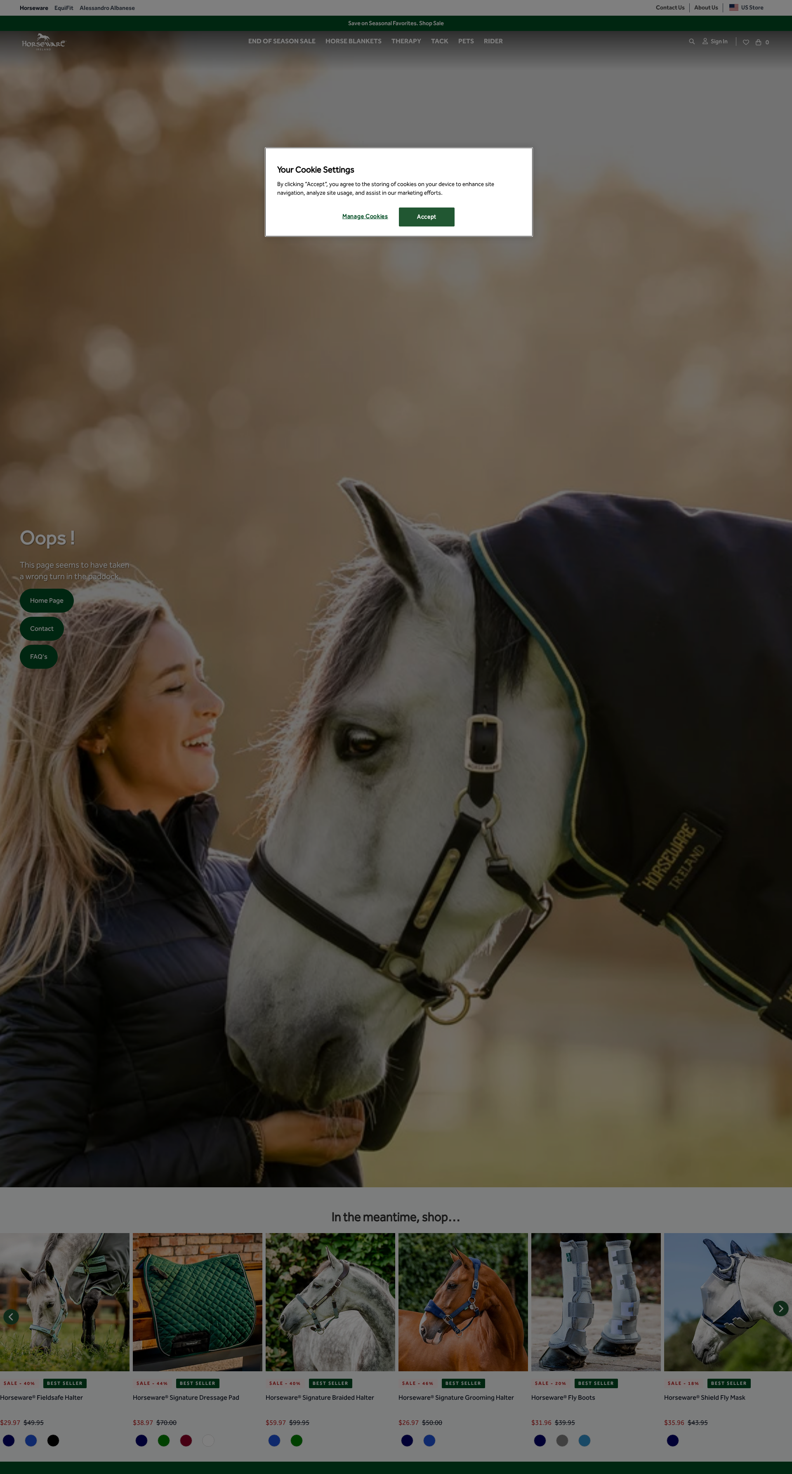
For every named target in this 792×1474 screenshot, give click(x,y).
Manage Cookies (365, 216)
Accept (426, 217)
